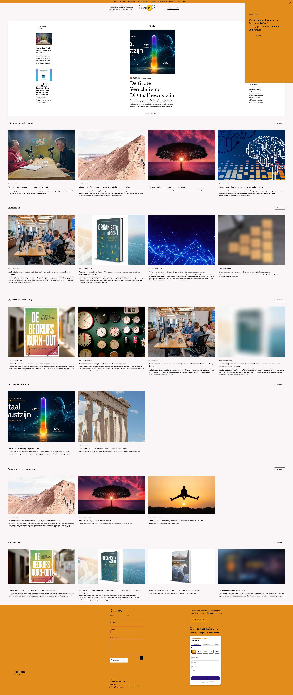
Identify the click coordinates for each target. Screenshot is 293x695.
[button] (290, 3)
